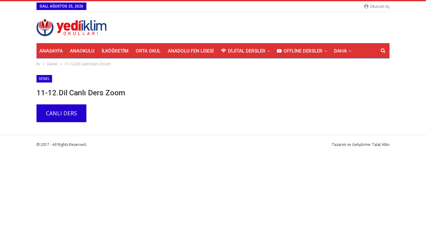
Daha (340, 51)
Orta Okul (148, 51)
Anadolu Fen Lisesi (191, 51)
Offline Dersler (302, 51)
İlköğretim (115, 51)
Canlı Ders (61, 113)
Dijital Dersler (246, 51)
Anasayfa (51, 51)
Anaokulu (82, 51)
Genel (44, 79)
